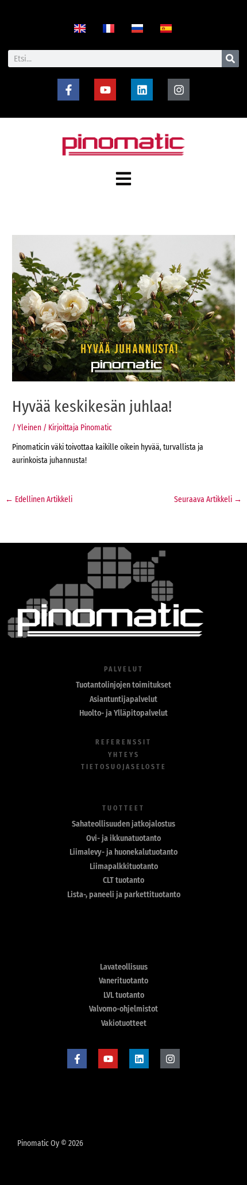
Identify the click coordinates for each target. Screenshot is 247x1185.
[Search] (230, 58)
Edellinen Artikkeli (38, 499)
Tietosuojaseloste (124, 767)
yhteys (124, 755)
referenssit (123, 742)
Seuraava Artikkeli (208, 499)
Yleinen (29, 428)
